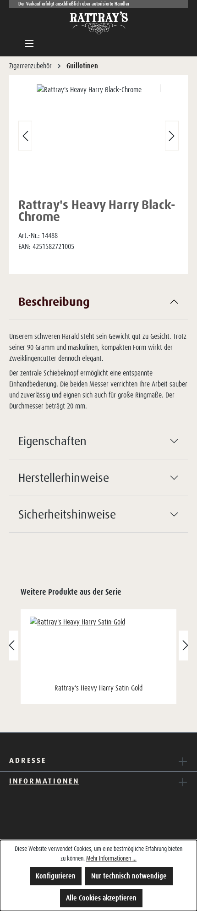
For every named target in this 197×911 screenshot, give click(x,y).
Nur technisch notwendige (129, 876)
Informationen (44, 780)
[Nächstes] (172, 136)
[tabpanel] (98, 353)
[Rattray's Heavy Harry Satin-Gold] (98, 649)
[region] (98, 137)
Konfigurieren (56, 876)
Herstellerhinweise (63, 477)
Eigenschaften (52, 440)
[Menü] (29, 43)
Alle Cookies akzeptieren (101, 898)
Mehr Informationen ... (111, 858)
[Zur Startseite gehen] (98, 22)
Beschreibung (54, 301)
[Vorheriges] (25, 136)
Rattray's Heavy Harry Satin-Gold (98, 688)
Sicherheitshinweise (67, 514)
